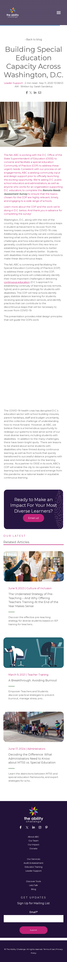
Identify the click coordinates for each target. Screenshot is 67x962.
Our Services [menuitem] (33, 859)
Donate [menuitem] (33, 848)
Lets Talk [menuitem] (33, 885)
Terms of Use (49, 949)
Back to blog (34, 39)
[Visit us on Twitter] (27, 827)
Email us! (33, 517)
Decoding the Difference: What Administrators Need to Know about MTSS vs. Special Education (32, 758)
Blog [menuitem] (33, 889)
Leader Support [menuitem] (33, 871)
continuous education (17, 282)
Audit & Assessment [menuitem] (33, 863)
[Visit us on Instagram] (40, 827)
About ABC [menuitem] (33, 836)
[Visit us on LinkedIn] (33, 827)
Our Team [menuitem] (33, 840)
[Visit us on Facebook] (20, 827)
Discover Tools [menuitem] (33, 881)
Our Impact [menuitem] (33, 844)
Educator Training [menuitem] (33, 867)
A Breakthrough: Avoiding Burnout (32, 680)
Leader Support (13, 83)
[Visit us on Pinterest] (46, 827)
